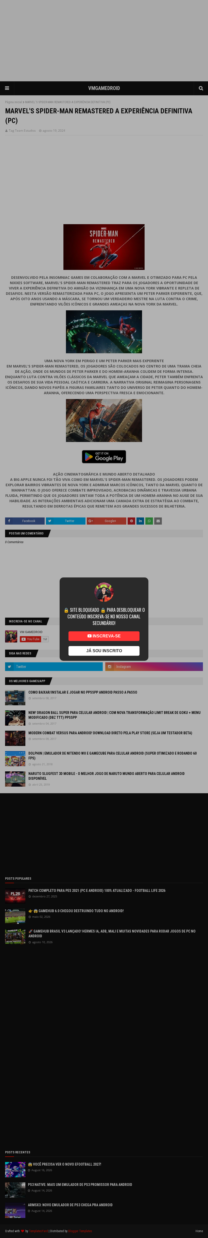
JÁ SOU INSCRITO (104, 651)
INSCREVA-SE (106, 636)
